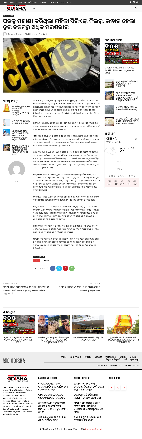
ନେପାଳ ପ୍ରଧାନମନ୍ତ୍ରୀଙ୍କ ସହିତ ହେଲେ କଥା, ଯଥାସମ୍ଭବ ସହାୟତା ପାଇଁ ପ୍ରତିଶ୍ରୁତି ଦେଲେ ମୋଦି (20, 149)
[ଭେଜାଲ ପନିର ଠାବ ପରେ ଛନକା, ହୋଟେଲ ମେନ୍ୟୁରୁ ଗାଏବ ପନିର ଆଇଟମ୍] (109, 121)
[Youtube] (137, 2)
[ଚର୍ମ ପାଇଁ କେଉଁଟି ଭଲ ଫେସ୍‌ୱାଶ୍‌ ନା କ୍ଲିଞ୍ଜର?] (6, 122)
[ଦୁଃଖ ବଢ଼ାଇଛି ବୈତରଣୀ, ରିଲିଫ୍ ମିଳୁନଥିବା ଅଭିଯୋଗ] (109, 83)
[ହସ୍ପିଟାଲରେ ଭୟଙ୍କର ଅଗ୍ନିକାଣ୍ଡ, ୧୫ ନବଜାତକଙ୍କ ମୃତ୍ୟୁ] (88, 324)
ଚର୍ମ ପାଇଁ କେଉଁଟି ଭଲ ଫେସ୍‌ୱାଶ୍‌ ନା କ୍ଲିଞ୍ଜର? (21, 122)
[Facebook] (130, 2)
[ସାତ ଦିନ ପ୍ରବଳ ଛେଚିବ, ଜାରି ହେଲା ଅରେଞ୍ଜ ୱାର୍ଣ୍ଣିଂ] (109, 109)
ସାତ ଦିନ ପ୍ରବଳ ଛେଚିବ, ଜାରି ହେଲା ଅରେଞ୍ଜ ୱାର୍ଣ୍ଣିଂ (127, 108)
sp (12, 34)
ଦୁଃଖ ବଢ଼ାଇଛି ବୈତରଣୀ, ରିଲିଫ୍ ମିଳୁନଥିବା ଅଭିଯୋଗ (127, 84)
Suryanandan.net (93, 429)
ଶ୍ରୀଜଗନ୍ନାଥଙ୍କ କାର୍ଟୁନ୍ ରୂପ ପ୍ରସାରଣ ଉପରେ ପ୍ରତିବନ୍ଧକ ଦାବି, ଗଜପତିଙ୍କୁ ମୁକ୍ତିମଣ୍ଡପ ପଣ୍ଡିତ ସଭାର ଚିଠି (20, 135)
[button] (135, 8)
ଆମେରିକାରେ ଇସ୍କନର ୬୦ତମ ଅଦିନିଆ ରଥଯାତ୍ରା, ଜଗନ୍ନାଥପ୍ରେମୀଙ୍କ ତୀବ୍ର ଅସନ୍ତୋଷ (123, 340)
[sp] (5, 34)
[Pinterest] (65, 268)
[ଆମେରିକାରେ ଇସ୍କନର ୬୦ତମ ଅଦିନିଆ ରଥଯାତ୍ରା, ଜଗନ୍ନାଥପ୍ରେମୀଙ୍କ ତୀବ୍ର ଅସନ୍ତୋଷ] (6, 108)
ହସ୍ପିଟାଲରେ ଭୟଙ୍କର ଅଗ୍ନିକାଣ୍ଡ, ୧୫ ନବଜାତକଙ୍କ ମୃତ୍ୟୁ (88, 338)
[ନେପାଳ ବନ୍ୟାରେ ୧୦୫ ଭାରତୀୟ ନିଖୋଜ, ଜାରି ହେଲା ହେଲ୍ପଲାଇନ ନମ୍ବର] (122, 53)
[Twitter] (134, 2)
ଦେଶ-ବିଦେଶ (8, 16)
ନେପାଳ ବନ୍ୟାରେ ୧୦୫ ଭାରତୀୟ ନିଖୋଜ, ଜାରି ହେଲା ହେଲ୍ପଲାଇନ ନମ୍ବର (119, 70)
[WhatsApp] (72, 268)
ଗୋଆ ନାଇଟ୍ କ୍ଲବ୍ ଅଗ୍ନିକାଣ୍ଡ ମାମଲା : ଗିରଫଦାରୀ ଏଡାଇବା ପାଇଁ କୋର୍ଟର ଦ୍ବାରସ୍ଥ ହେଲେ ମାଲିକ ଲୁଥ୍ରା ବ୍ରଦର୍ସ (26, 290)
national (45, 260)
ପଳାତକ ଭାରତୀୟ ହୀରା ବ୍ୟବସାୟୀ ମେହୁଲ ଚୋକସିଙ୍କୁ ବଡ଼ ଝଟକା (79, 288)
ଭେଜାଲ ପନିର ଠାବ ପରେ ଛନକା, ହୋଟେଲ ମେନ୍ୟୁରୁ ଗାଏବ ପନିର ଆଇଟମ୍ (127, 121)
